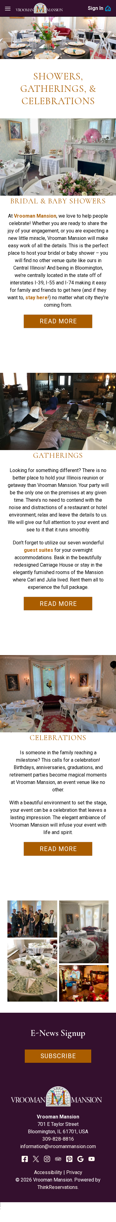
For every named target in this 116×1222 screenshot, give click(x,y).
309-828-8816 (58, 1139)
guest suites (38, 550)
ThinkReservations (57, 1187)
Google (80, 1159)
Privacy (74, 1172)
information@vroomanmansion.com (58, 1146)
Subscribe (58, 1056)
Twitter (36, 1159)
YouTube (91, 1159)
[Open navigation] (7, 8)
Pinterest (69, 1159)
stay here (36, 297)
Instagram (47, 1159)
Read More (58, 321)
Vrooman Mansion (35, 216)
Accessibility (48, 1172)
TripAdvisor (58, 1159)
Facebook (25, 1159)
